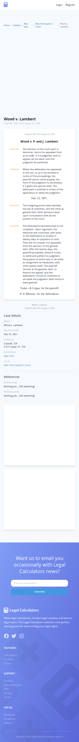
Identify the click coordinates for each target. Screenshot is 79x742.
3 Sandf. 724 (10, 123)
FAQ (6, 689)
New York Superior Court (44, 25)
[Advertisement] (39, 72)
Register (70, 5)
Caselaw (16, 25)
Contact (8, 680)
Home (6, 25)
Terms (7, 697)
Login (59, 5)
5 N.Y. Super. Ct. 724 (29, 123)
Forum (7, 663)
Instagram (10, 718)
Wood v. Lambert (20, 118)
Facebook (9, 714)
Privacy (8, 693)
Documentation (13, 685)
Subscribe (39, 591)
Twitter (8, 723)
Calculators (10, 655)
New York (26, 25)
